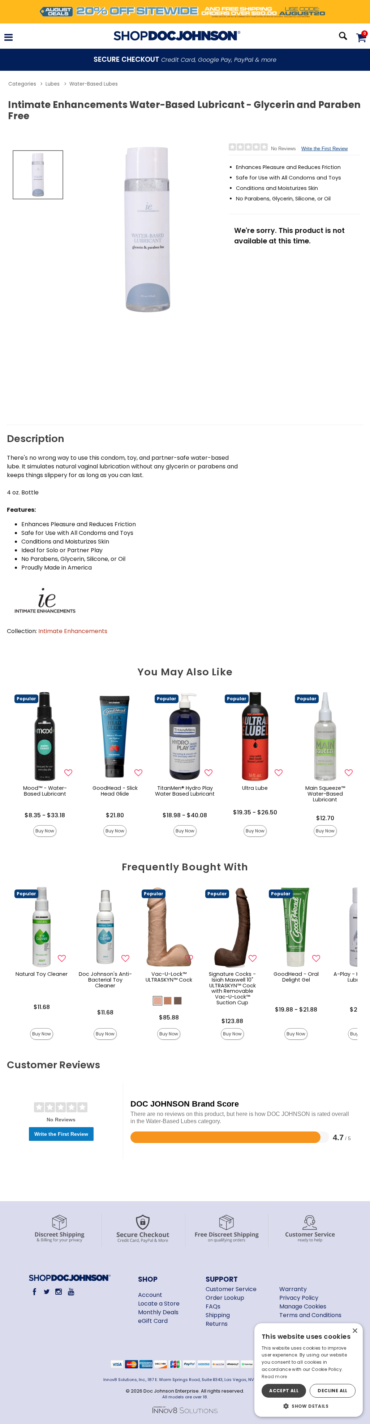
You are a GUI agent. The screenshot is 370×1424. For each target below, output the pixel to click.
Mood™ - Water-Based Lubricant (45, 790)
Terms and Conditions (310, 1315)
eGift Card (153, 1321)
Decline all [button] (332, 1391)
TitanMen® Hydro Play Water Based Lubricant (185, 790)
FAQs (213, 1306)
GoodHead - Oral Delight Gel (296, 976)
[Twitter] (46, 1292)
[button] (8, 38)
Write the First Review (324, 148)
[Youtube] (71, 1292)
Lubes (53, 84)
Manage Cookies (302, 1306)
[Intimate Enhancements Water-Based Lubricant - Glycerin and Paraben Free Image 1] (147, 229)
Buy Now (44, 831)
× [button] (354, 1331)
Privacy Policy (298, 1298)
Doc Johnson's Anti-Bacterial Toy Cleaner (105, 979)
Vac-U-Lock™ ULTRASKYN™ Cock (169, 976)
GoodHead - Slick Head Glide (115, 790)
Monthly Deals (158, 1312)
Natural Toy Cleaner (42, 974)
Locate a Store (159, 1303)
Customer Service (231, 1289)
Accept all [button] (283, 1391)
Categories (22, 84)
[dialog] (308, 1370)
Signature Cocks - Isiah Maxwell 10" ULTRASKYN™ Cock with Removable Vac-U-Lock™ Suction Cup (232, 988)
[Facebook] (34, 1292)
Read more (274, 1376)
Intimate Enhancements (72, 631)
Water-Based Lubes (93, 84)
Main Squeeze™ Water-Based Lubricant (325, 793)
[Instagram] (59, 1292)
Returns (217, 1324)
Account (150, 1295)
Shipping (218, 1315)
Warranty (293, 1289)
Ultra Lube (255, 788)
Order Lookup (225, 1298)
